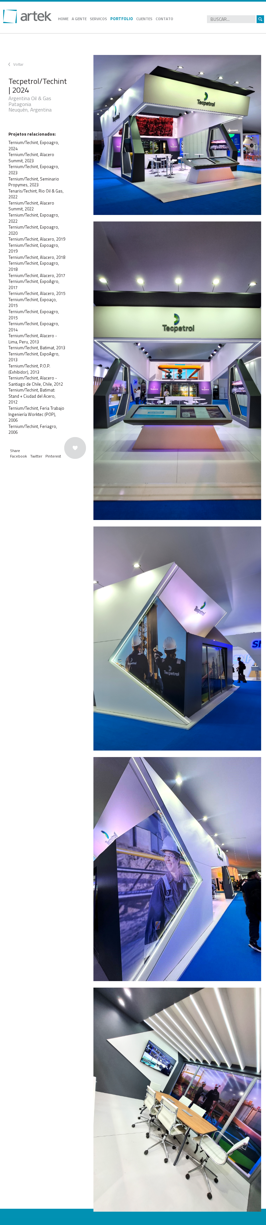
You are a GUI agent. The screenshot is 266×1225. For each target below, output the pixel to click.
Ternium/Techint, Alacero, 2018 (36, 257)
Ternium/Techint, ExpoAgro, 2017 (33, 284)
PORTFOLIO (121, 18)
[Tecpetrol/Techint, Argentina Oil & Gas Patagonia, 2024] (177, 135)
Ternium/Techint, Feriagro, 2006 (32, 429)
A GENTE (79, 19)
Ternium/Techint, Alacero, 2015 (36, 293)
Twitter (36, 456)
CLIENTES (144, 19)
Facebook (18, 456)
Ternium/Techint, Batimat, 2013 (36, 347)
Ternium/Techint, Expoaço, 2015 (32, 302)
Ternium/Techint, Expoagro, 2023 (33, 169)
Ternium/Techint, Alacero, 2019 (36, 239)
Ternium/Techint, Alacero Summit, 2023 (31, 157)
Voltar (18, 64)
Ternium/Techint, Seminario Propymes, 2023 (33, 182)
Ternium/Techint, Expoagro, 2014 (33, 326)
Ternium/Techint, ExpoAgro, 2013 (33, 357)
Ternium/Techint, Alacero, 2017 (36, 275)
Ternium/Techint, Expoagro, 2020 (33, 230)
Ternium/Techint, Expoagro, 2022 (33, 218)
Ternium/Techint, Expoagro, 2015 (33, 314)
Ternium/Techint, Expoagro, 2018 (33, 266)
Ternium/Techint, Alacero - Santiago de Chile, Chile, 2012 (35, 381)
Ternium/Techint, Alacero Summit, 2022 (31, 206)
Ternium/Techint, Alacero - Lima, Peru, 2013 (32, 338)
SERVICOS (98, 19)
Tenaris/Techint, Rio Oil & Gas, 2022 (36, 194)
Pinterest (53, 456)
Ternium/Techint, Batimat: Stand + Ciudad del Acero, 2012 (31, 396)
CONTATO (164, 19)
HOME (63, 19)
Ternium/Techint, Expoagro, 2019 (33, 248)
